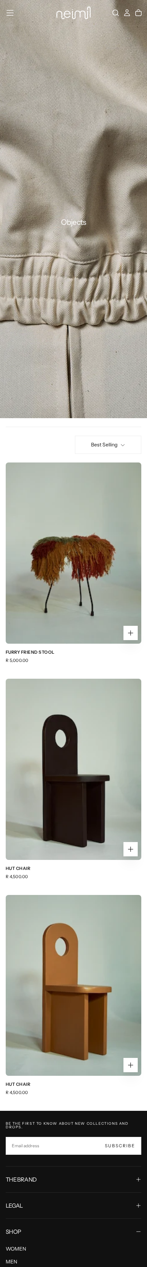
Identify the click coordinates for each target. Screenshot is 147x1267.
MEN (11, 1261)
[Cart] (138, 13)
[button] (10, 13)
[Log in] (127, 13)
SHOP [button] (13, 1231)
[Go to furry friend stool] (73, 553)
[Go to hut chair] (73, 985)
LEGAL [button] (14, 1205)
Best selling (104, 444)
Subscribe (120, 1145)
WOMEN (16, 1249)
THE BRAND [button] (21, 1179)
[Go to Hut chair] (73, 769)
